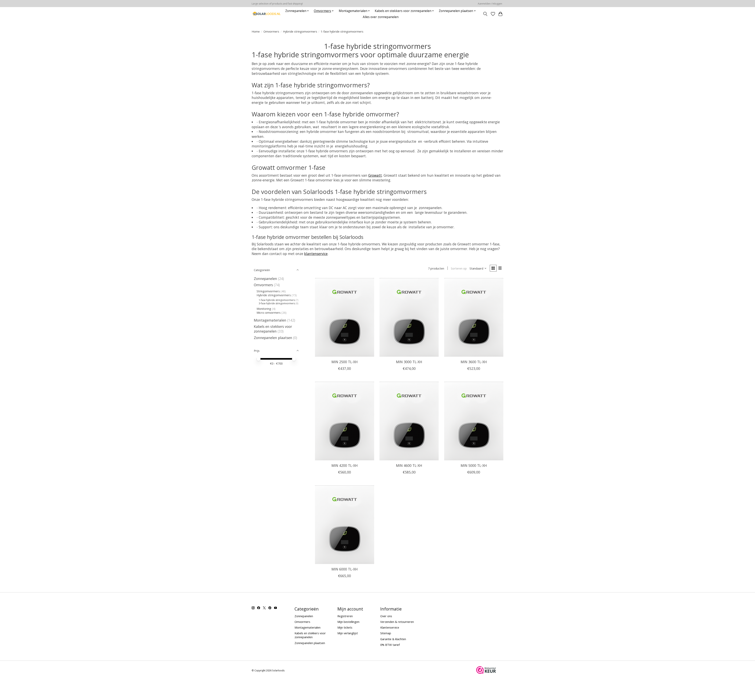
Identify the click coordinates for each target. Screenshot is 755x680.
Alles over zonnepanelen (381, 17)
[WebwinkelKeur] (486, 672)
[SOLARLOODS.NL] (266, 13)
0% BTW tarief (390, 645)
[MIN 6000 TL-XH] (344, 524)
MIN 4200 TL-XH (344, 465)
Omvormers (271, 31)
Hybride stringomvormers (300, 31)
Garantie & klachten (393, 639)
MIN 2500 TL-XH (344, 361)
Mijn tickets (344, 627)
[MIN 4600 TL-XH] (409, 421)
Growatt (375, 175)
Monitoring (264, 309)
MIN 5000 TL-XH (474, 465)
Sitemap (385, 633)
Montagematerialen (270, 320)
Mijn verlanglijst (347, 633)
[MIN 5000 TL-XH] (473, 421)
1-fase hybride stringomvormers (277, 300)
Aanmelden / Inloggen (490, 3)
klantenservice (316, 253)
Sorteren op (459, 268)
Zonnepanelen (265, 278)
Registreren (345, 616)
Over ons (386, 616)
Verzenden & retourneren (397, 622)
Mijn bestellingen (348, 622)
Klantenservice (389, 627)
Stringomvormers (268, 291)
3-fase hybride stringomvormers (277, 303)
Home (256, 31)
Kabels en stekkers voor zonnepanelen (273, 329)
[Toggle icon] (485, 13)
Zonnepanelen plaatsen (273, 337)
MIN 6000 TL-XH (344, 569)
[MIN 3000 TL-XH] (409, 317)
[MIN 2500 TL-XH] (344, 317)
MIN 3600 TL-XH (474, 361)
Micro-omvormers (269, 312)
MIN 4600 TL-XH (409, 465)
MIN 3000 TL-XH (409, 361)
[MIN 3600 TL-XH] (473, 317)
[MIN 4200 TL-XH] (344, 421)
